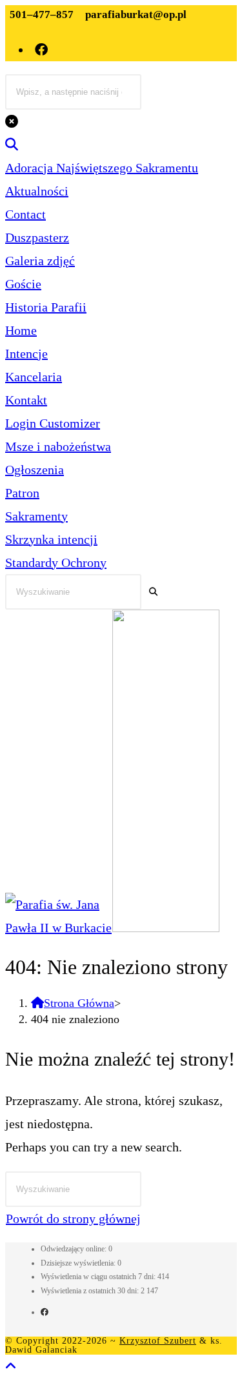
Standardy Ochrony (55, 562)
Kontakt (26, 400)
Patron (22, 493)
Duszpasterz (37, 237)
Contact (25, 214)
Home (21, 330)
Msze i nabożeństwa (58, 446)
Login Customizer (52, 423)
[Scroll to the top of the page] (11, 1366)
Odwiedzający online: (74, 1248)
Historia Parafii (45, 307)
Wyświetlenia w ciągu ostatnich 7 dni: (99, 1276)
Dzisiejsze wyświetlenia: (79, 1263)
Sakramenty (36, 516)
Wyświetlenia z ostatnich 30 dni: (91, 1290)
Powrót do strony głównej (73, 1218)
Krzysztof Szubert (157, 1341)
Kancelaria (33, 377)
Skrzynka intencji (51, 539)
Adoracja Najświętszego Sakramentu (101, 168)
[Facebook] (44, 1312)
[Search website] (11, 144)
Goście (23, 284)
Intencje (26, 353)
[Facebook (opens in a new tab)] (42, 50)
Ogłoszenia (34, 470)
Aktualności (36, 191)
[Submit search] (153, 592)
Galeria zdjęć (40, 261)
